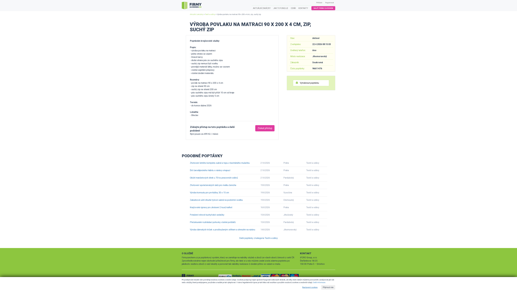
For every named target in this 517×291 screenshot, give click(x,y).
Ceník (293, 8)
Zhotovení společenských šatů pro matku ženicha (213, 185)
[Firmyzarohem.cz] (192, 5)
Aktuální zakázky (262, 8)
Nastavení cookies (310, 287)
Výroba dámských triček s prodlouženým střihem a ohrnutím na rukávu (222, 229)
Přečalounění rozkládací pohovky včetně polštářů (213, 222)
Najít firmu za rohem (323, 8)
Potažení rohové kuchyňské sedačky (207, 215)
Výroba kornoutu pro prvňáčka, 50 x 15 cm (209, 192)
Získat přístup (265, 128)
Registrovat (329, 3)
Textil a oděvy (210, 14)
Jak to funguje (280, 8)
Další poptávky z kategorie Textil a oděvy (258, 238)
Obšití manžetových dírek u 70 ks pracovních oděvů (214, 177)
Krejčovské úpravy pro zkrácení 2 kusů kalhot (211, 207)
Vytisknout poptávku (309, 83)
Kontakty (303, 8)
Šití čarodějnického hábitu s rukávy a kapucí (210, 170)
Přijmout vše (328, 287)
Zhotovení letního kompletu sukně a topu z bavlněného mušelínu (220, 163)
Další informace (319, 282)
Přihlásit (319, 3)
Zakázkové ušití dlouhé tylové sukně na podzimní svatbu (216, 200)
